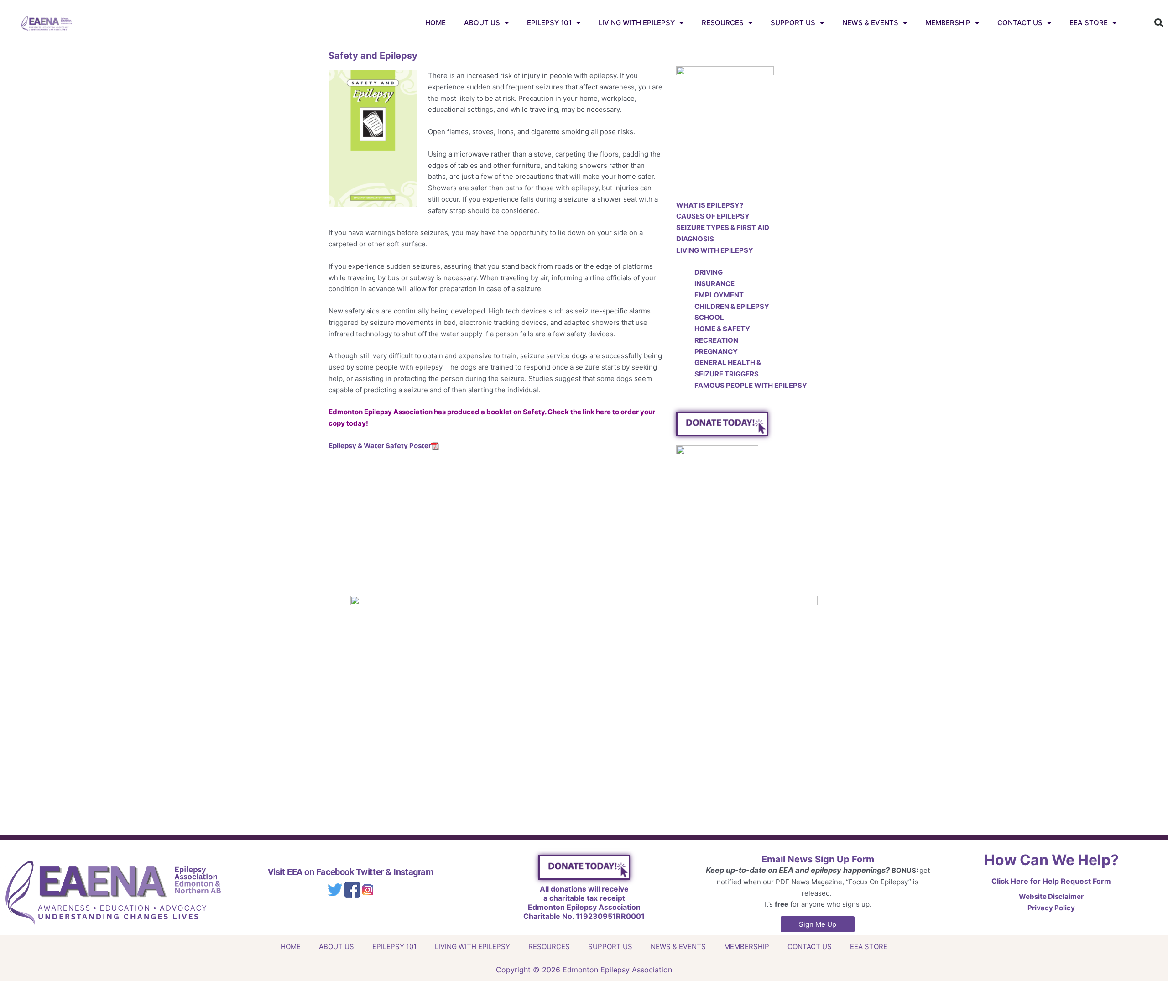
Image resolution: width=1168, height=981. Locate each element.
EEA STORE (1088, 22)
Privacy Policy (1051, 907)
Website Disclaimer (1051, 896)
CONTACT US (1020, 22)
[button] (1159, 23)
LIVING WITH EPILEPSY (637, 22)
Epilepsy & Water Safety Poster (379, 445)
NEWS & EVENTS (870, 22)
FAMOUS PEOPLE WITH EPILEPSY (750, 385)
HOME (435, 22)
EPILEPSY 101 (549, 22)
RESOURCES (723, 22)
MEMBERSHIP (947, 22)
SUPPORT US (793, 22)
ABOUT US (482, 22)
